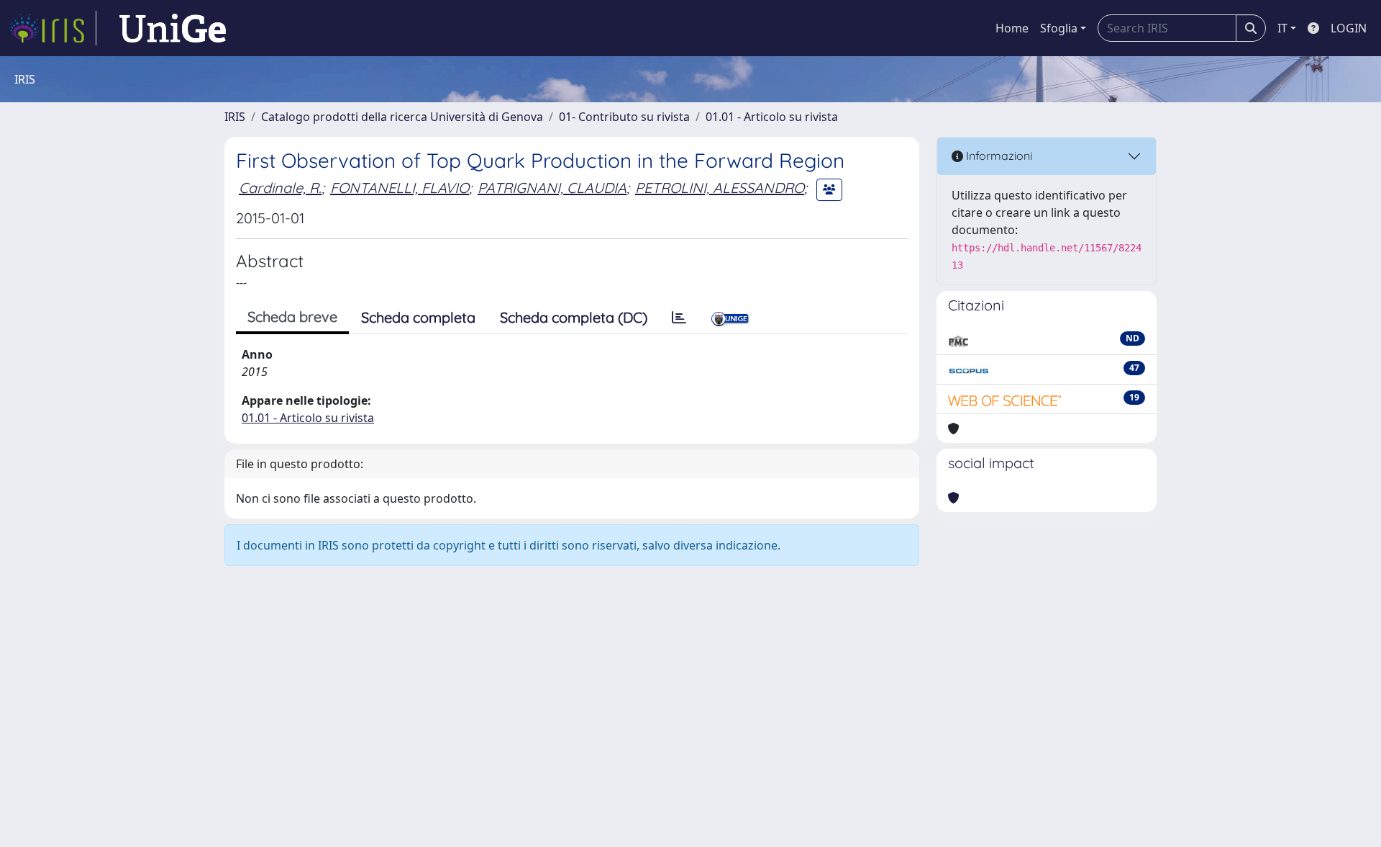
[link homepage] (52, 28)
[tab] (679, 317)
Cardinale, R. (280, 188)
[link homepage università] (172, 28)
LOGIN (1349, 28)
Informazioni (997, 155)
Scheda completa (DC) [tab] (573, 317)
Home (1012, 28)
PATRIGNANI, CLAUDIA (552, 188)
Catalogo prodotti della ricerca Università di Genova (402, 117)
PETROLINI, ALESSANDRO (719, 188)
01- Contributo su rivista (624, 117)
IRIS (234, 117)
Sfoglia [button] (1058, 28)
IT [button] (1282, 28)
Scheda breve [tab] (292, 317)
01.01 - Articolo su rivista (772, 117)
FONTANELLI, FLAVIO (399, 188)
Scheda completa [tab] (418, 317)
